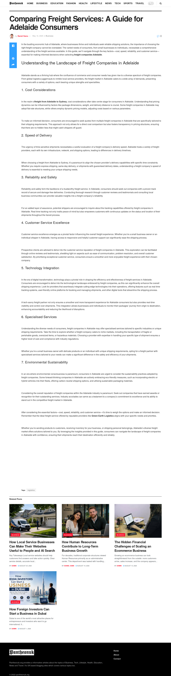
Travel (139, 3)
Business (42, 3)
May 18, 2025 (37, 36)
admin (14, 566)
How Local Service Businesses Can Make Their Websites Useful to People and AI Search (32, 546)
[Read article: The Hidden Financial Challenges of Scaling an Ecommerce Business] (138, 521)
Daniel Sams (23, 36)
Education (56, 3)
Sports (128, 3)
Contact (117, 658)
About (116, 654)
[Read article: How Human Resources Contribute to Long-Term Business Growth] (85, 521)
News (108, 3)
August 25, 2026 (25, 566)
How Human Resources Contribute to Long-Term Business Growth (80, 546)
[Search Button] (161, 3)
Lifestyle (96, 3)
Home (30, 3)
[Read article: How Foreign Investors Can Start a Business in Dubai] (33, 588)
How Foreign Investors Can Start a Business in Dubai (29, 611)
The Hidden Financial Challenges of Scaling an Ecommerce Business (132, 546)
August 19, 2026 (83, 566)
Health (83, 3)
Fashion (71, 3)
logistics (31, 490)
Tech (118, 3)
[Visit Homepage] (16, 3)
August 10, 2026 (130, 566)
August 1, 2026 (25, 628)
